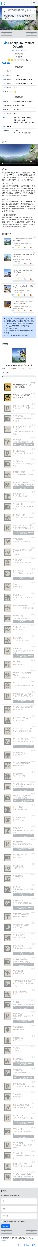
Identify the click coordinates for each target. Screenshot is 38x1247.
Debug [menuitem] (26, 1245)
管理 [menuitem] (19, 1245)
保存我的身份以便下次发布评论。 (15, 1222)
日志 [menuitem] (33, 1245)
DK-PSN (6, 1240)
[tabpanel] (19, 765)
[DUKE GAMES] (3, 3)
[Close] (35, 11)
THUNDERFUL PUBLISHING (19, 50)
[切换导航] (34, 3)
